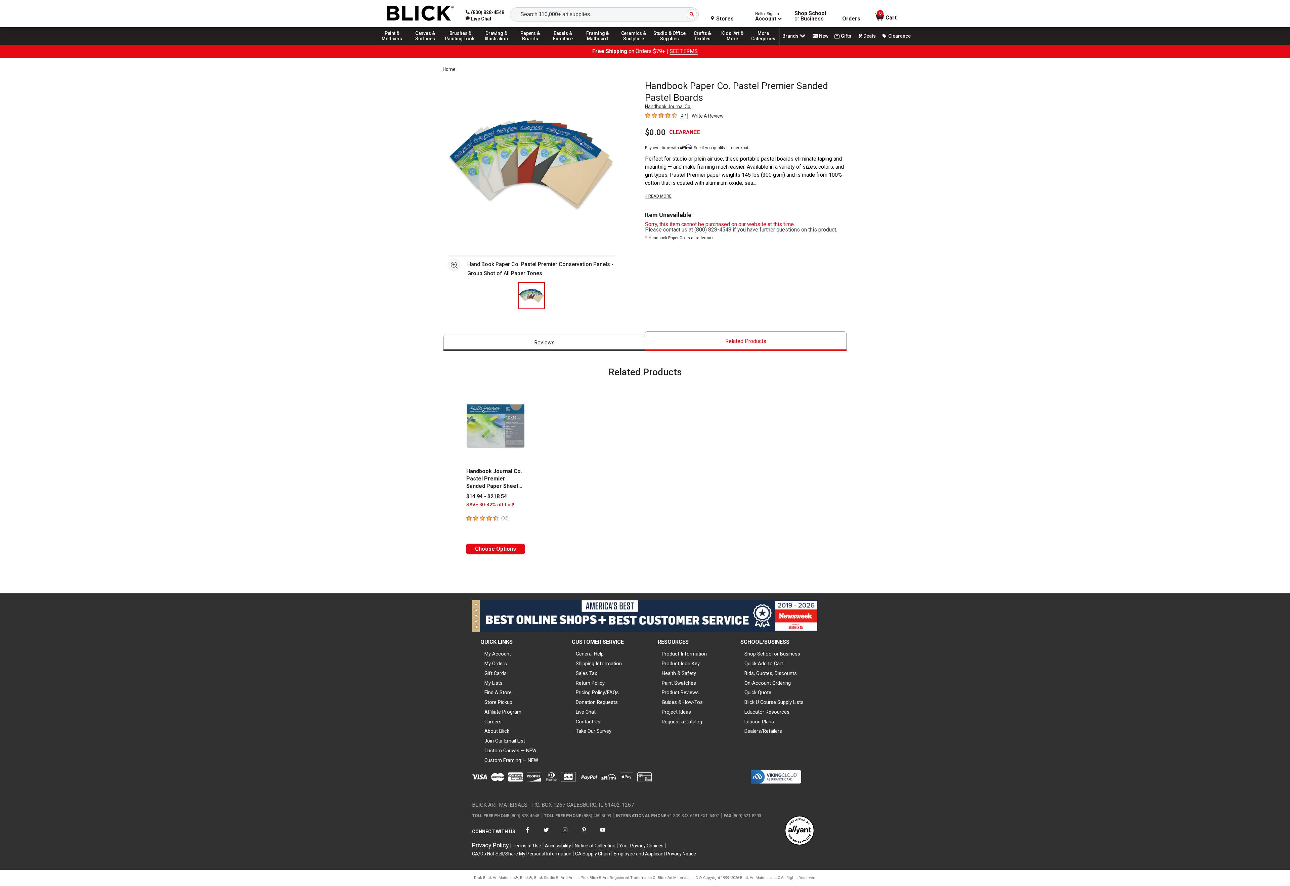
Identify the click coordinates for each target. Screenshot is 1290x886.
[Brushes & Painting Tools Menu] (461, 44)
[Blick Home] (420, 13)
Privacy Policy (490, 845)
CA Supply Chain (592, 853)
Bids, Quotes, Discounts (770, 673)
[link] (478, 19)
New (823, 36)
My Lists (493, 683)
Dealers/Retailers (763, 731)
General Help (590, 654)
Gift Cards (495, 673)
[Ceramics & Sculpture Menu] (634, 44)
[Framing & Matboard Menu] (598, 44)
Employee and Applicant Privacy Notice (655, 853)
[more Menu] (763, 44)
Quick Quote (757, 692)
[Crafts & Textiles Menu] (705, 44)
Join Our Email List (504, 741)
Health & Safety (679, 673)
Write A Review (708, 116)
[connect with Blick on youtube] (602, 834)
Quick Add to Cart (763, 664)
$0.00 (655, 132)
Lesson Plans (759, 722)
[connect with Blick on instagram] (565, 834)
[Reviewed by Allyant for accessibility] (799, 831)
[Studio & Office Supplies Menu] (669, 44)
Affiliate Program (502, 712)
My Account (497, 654)
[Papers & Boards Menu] (532, 44)
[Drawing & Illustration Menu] (496, 44)
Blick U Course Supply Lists (774, 702)
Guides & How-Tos (682, 702)
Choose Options (495, 549)
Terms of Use (527, 845)
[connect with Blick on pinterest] (584, 834)
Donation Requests (597, 702)
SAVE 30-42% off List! (490, 505)
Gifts (846, 36)
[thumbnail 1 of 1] (531, 295)
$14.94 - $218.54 (486, 496)
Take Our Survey (593, 731)
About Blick (496, 731)
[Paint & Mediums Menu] (394, 44)
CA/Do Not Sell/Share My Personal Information (521, 853)
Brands (790, 36)
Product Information (684, 654)
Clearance (899, 36)
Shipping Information (599, 664)
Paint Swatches (679, 683)
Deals (869, 36)
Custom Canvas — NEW (510, 751)
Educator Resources (766, 712)
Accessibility (558, 845)
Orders (851, 19)
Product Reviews (680, 692)
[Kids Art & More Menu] (735, 44)
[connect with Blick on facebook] (527, 834)
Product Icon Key (681, 664)
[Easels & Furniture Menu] (564, 44)
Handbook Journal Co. (668, 106)
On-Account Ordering (767, 683)
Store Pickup (498, 702)
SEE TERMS (684, 51)
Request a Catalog (682, 722)
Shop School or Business (772, 654)
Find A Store (498, 692)
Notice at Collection (595, 845)
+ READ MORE (658, 196)
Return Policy (590, 683)
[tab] (544, 343)
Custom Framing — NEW (511, 760)
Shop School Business (810, 16)
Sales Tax (586, 673)
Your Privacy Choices (641, 845)
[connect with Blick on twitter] (546, 834)
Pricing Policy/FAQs (597, 692)
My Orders (495, 664)
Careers (493, 722)
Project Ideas (676, 712)
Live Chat (586, 712)
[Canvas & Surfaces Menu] (426, 44)
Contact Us (588, 722)
